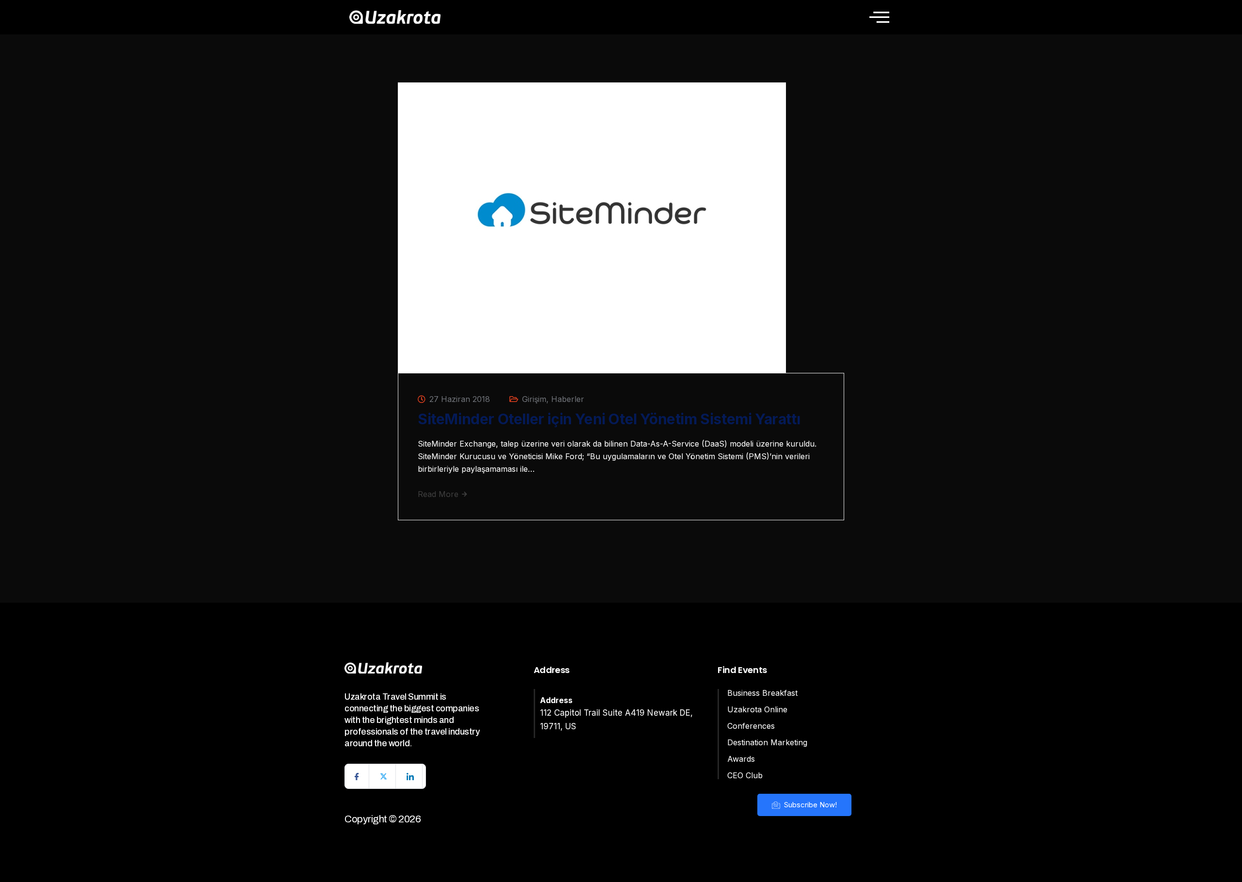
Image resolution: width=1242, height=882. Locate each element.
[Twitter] (384, 776)
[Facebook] (357, 776)
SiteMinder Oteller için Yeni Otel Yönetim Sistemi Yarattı (609, 419)
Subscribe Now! (809, 804)
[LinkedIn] (410, 776)
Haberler (567, 399)
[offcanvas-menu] (879, 17)
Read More (439, 494)
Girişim (534, 399)
